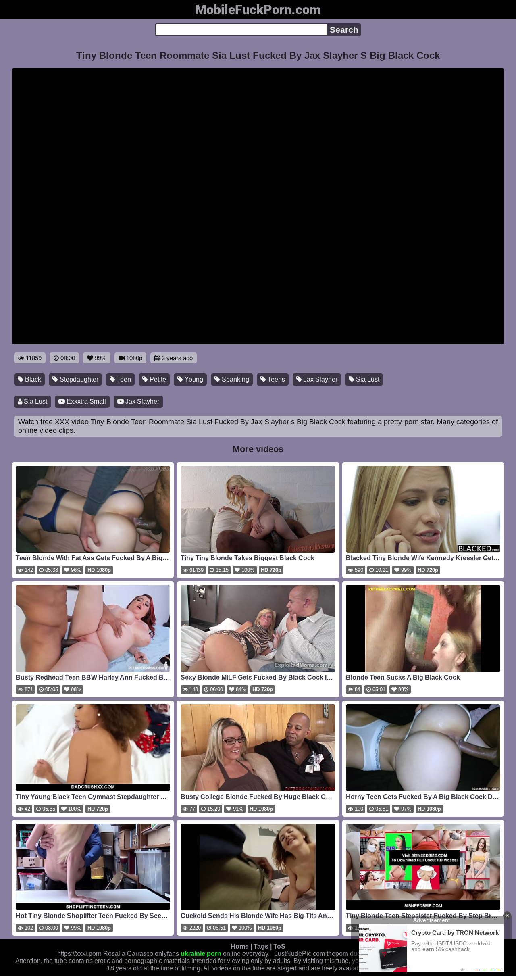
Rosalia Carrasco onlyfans (141, 953)
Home (240, 946)
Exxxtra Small (85, 401)
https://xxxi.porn (79, 953)
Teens (275, 379)
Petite (157, 379)
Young (193, 379)
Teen (123, 379)
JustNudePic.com (300, 953)
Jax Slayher (319, 379)
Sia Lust (366, 379)
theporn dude (345, 953)
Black (32, 379)
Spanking (234, 379)
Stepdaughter (78, 379)
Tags (261, 946)
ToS (279, 946)
